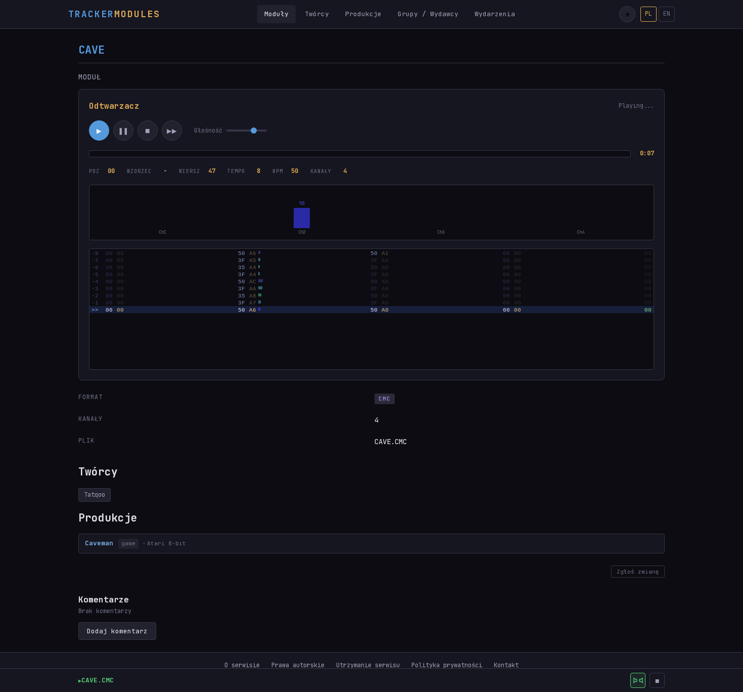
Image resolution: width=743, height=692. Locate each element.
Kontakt (506, 665)
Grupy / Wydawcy (428, 14)
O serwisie (242, 665)
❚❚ (123, 130)
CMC (385, 398)
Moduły (276, 14)
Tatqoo (94, 495)
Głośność (208, 130)
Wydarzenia (495, 14)
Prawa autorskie (297, 665)
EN (666, 14)
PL (648, 14)
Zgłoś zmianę (638, 571)
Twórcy (317, 14)
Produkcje (363, 14)
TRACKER (114, 14)
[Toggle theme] (627, 14)
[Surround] (637, 680)
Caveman (99, 543)
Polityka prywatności (446, 665)
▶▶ (172, 130)
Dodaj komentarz (117, 631)
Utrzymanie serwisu (368, 665)
